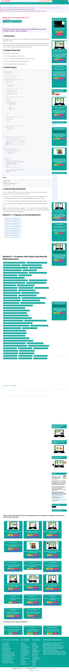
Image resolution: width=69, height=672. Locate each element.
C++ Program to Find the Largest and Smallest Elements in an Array (15, 280)
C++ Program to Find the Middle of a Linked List (27, 295)
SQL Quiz (34, 662)
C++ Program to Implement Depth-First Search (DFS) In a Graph (15, 330)
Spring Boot (20, 3)
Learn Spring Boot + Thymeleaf (8, 662)
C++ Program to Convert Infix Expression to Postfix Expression (14, 343)
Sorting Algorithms (16, 21)
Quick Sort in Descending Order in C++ (13, 233)
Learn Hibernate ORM (25, 658)
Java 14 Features (55, 186)
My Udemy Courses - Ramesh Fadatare (28, 7)
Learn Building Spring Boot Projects (8, 655)
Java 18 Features (55, 193)
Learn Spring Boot (24, 645)
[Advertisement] (26, 246)
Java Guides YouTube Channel (57, 495)
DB (43, 3)
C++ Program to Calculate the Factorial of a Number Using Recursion (16, 267)
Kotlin (50, 3)
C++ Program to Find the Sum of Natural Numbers (12, 270)
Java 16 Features (55, 190)
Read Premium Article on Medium (58, 124)
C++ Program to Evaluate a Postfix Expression (35, 343)
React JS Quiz (34, 659)
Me (56, 3)
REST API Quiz (35, 655)
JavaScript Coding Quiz (36, 658)
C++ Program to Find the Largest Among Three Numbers (37, 262)
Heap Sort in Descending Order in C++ (13, 237)
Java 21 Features (55, 199)
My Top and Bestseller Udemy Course (58, 497)
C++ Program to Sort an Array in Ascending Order (38, 280)
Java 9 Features (54, 177)
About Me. (56, 490)
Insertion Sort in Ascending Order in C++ (13, 225)
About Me (47, 668)
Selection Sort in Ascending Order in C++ (13, 221)
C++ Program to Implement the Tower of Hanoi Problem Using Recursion (16, 338)
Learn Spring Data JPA (6, 647)
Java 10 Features (55, 179)
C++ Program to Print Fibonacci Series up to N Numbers (31, 265)
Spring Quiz (34, 648)
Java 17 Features (55, 191)
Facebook (64, 499)
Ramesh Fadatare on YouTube (40, 11)
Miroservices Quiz (35, 654)
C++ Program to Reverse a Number (36, 267)
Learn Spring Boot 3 (5, 644)
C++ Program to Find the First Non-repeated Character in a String (15, 313)
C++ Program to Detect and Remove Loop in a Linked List (38, 345)
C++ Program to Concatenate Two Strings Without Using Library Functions (16, 325)
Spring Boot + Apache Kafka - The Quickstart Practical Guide (54, 651)
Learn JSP (22, 659)
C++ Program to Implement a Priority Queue (11, 303)
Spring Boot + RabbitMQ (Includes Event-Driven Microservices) (54, 652)
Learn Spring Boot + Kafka (7, 659)
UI (38, 3)
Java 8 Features (54, 175)
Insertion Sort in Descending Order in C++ (14, 226)
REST (16, 3)
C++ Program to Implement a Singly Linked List (30, 292)
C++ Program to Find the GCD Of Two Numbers (25, 285)
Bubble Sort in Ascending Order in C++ (13, 218)
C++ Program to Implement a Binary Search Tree (12, 300)
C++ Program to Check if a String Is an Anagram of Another (14, 308)
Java (6, 3)
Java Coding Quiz (35, 645)
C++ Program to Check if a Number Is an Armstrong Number (14, 335)
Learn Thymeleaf (24, 664)
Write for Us (54, 125)
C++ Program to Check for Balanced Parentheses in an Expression (15, 345)
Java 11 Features (55, 180)
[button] (3, 24)
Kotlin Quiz (34, 661)
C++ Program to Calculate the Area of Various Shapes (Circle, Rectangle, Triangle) (18, 323)
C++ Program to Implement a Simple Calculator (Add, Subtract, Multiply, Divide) (17, 318)
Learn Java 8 (23, 644)
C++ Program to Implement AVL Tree (10, 348)
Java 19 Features (55, 195)
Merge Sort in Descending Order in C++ (13, 230)
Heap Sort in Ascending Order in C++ (13, 235)
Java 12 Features (55, 182)
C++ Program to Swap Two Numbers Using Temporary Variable (14, 262)
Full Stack (30, 3)
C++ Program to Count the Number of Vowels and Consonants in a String (16, 310)
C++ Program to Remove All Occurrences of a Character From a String (16, 315)
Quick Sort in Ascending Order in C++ (13, 231)
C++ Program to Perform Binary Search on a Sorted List (36, 282)
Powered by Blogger (35, 670)
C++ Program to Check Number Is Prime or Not (12, 265)
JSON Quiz (34, 665)
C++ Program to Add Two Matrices (9, 285)
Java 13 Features (55, 184)
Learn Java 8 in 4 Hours (6, 651)
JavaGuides (59, 481)
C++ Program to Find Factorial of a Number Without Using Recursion (15, 272)
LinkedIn (53, 500)
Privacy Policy (38, 668)
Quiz (40, 3)
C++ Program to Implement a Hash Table (30, 328)
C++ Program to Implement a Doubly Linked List (39, 325)
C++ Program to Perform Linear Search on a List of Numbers (14, 282)
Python (54, 3)
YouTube (35, 3)
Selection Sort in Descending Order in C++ (14, 223)
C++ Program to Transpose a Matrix (25, 275)
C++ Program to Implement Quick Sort (41, 287)
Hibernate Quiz (35, 652)
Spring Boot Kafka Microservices (8, 654)
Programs (46, 3)
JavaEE (9, 3)
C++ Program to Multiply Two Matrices (10, 275)
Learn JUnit (23, 662)
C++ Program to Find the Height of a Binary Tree (31, 300)
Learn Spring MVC (5, 645)
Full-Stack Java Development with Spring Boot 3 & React (53, 647)
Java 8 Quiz (34, 644)
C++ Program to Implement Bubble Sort (10, 287)
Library (13, 3)
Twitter (61, 499)
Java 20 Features (55, 197)
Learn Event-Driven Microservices (8, 658)
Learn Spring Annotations (25, 652)
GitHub (56, 500)
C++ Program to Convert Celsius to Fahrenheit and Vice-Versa (35, 320)
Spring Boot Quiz (35, 647)
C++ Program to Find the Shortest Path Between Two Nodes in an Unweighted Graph (18, 340)
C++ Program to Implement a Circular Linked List (12, 328)
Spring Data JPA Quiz (36, 651)
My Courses (2, 3)
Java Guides (24, 668)
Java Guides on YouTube (30, 9)
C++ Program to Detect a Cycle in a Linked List (12, 297)
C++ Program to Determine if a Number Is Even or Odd (13, 320)
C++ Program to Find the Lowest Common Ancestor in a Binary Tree (33, 303)
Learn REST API (23, 655)
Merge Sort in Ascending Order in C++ (13, 228)
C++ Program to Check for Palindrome (29, 270)
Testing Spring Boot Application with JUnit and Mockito (53, 648)
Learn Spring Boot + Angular (7, 661)
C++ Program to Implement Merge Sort (10, 290)
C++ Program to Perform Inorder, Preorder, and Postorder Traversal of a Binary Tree (18, 305)
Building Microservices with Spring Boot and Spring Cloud (53, 645)
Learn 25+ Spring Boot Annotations (8, 652)
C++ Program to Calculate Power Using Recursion (37, 272)
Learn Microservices (24, 654)
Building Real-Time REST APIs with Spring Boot (51, 644)
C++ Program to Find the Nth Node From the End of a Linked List (33, 297)
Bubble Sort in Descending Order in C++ (13, 219)
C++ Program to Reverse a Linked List (10, 295)
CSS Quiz (34, 664)
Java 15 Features (55, 188)
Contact (43, 668)
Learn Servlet (23, 661)
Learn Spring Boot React (6, 648)
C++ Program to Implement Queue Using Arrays (12, 292)
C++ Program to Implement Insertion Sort (26, 287)
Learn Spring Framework (25, 647)
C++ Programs (6, 21)
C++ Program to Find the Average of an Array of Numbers (14, 277)
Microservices (26, 3)
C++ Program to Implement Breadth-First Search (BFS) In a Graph (15, 333)
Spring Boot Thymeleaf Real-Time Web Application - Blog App (54, 654)
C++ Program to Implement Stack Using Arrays (27, 290)
